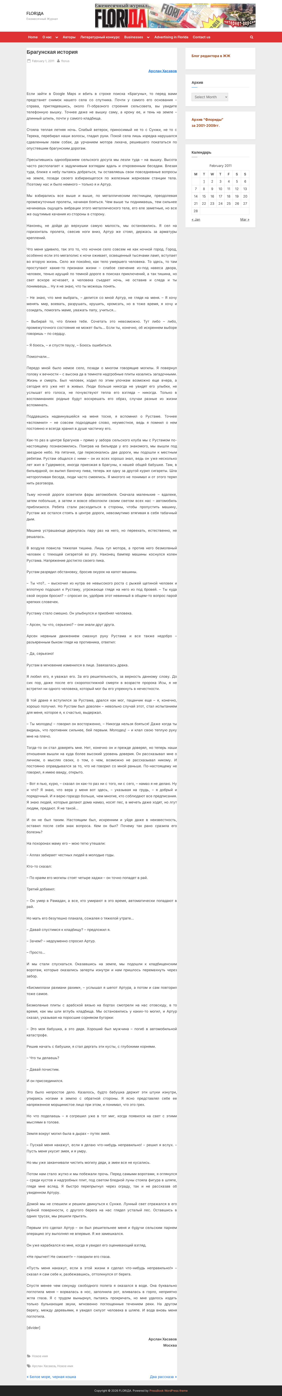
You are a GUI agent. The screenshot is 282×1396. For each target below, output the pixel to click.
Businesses (133, 37)
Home (33, 37)
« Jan (196, 219)
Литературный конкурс (100, 37)
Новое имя (40, 1356)
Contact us (201, 37)
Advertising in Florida (171, 37)
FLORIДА (35, 13)
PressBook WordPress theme (168, 1390)
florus (65, 61)
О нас (47, 37)
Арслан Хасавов (44, 1366)
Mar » (244, 219)
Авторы (69, 37)
